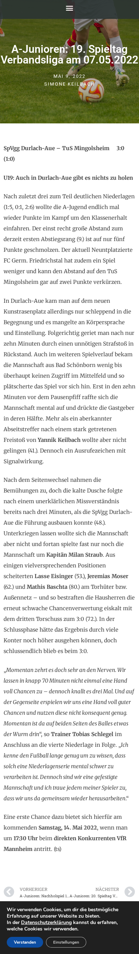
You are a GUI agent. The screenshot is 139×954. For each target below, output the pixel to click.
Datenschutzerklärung (46, 922)
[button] (70, 8)
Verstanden (25, 942)
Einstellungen (66, 942)
